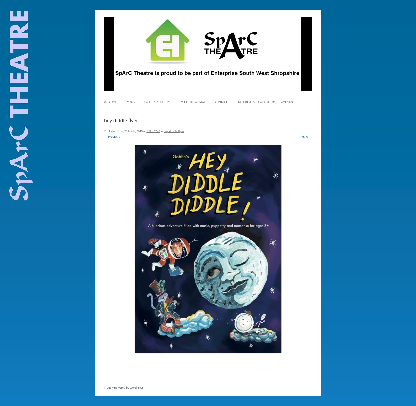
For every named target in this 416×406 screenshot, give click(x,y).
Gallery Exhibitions (157, 102)
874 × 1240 (153, 131)
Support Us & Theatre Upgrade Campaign (265, 102)
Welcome (110, 102)
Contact (221, 102)
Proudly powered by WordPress (123, 388)
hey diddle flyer (174, 131)
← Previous (112, 137)
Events (130, 102)
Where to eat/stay (192, 102)
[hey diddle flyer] (208, 249)
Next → (306, 137)
